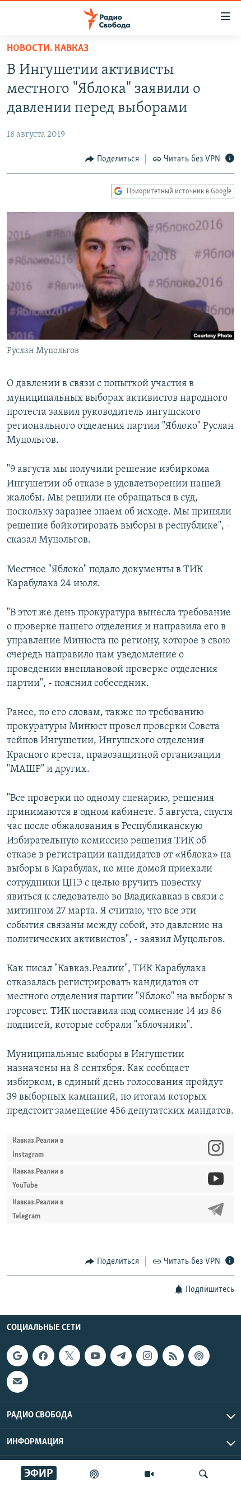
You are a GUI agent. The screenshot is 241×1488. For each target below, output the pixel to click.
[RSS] (173, 1355)
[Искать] (203, 1474)
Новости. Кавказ (48, 49)
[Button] (112, 159)
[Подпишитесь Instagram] (146, 1355)
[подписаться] (17, 1382)
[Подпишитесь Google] (17, 1355)
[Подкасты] (199, 1355)
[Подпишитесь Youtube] (95, 1355)
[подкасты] (94, 1474)
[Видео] (149, 1474)
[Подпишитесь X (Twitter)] (69, 1355)
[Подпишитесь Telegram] (121, 1355)
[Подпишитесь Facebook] (43, 1355)
